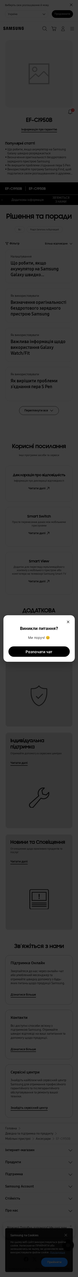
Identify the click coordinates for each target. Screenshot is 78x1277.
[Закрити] (68, 622)
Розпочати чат (39, 651)
